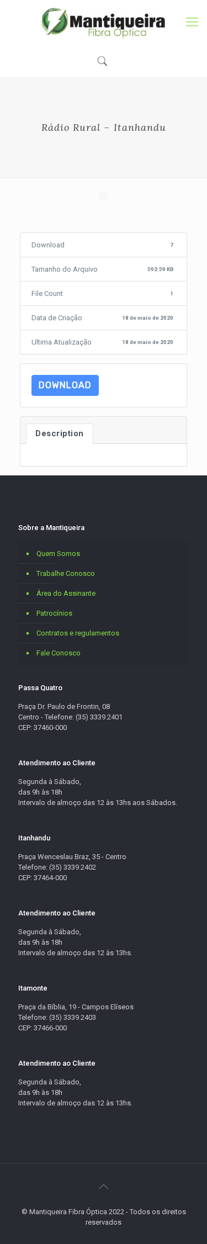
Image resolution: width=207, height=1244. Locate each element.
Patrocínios (54, 613)
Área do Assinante (65, 593)
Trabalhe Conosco (65, 573)
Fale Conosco (58, 653)
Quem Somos (58, 553)
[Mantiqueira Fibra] (103, 22)
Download (65, 385)
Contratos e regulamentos (77, 633)
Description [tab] (59, 433)
